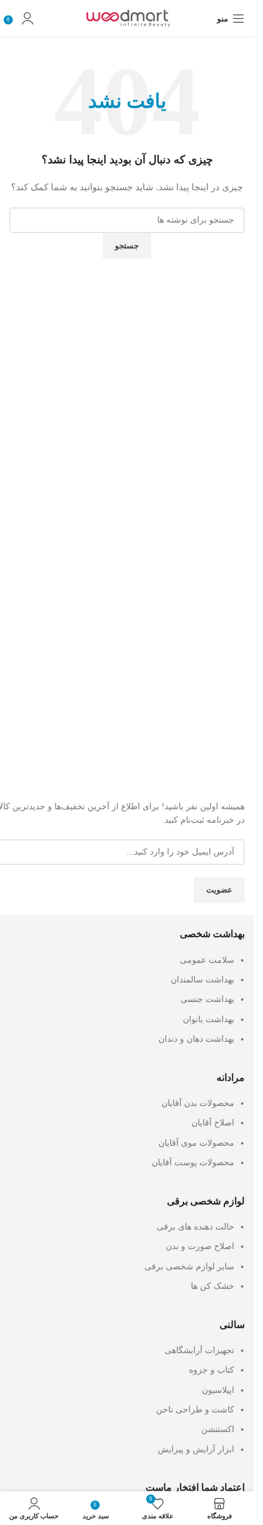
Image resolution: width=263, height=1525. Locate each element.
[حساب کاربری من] (27, 18)
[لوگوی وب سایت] (127, 17)
